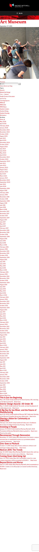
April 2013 (3, 318)
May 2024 (3, 153)
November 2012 (4, 328)
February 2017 (4, 228)
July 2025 (3, 138)
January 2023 (4, 167)
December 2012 (4, 326)
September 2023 (5, 161)
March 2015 (3, 270)
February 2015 (4, 272)
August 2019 (3, 190)
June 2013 (3, 314)
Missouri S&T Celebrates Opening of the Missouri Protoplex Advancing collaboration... (19, 413)
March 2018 (3, 209)
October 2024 (4, 144)
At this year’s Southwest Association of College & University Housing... (18, 421)
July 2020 (3, 184)
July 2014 (2, 287)
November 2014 (4, 278)
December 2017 (4, 211)
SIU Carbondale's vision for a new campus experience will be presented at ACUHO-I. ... (18, 458)
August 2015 (3, 259)
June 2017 (3, 222)
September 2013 (5, 307)
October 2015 (4, 255)
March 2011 (3, 370)
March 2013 (3, 320)
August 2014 (3, 284)
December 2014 (4, 276)
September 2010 (5, 383)
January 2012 (4, 349)
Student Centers (4, 109)
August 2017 (3, 220)
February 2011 (4, 372)
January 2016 (4, 249)
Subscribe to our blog (6, 86)
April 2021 (3, 174)
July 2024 (3, 148)
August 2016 (3, 238)
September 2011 (4, 358)
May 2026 (3, 121)
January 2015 (4, 274)
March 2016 (3, 245)
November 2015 (4, 253)
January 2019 (4, 194)
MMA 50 (2, 102)
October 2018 (4, 199)
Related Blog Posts (5, 395)
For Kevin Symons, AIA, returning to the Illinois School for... (19, 399)
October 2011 (4, 356)
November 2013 (4, 303)
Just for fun (3, 98)
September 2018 (5, 201)
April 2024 (3, 155)
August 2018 (3, 203)
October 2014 (4, 280)
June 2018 (3, 207)
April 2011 (3, 368)
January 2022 (4, 171)
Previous (2, 82)
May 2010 (3, 389)
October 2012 (4, 330)
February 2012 (4, 347)
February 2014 (4, 297)
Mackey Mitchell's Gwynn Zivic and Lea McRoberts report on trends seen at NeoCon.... (19, 452)
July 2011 (2, 362)
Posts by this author (5, 433)
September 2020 (5, 182)
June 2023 (3, 165)
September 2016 (5, 236)
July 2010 (2, 385)
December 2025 (5, 130)
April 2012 (3, 343)
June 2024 (3, 151)
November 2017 (4, 213)
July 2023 (3, 163)
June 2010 (3, 387)
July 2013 (2, 312)
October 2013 (4, 305)
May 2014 (3, 291)
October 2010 (4, 381)
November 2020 (5, 180)
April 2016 (3, 243)
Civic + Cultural (4, 94)
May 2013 (3, 316)
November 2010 (4, 379)
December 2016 (4, 230)
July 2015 (2, 261)
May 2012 (3, 341)
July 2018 (2, 205)
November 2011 (4, 353)
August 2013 (3, 310)
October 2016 (4, 234)
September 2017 (5, 217)
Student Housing (4, 113)
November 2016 (4, 232)
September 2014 (5, 282)
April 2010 (3, 391)
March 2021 (3, 176)
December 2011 (4, 351)
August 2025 (3, 136)
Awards (2, 90)
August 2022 (4, 169)
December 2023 (5, 157)
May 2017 (3, 224)
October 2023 (4, 159)
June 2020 (3, 186)
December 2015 (4, 251)
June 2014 (3, 289)
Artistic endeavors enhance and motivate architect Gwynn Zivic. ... (18, 445)
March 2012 (3, 345)
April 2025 (3, 140)
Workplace (3, 115)
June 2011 (2, 364)
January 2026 (4, 128)
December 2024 (5, 142)
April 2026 (3, 123)
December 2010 (4, 376)
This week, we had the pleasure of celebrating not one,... (19, 406)
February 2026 (4, 125)
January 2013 (4, 324)
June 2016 (3, 240)
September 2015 (5, 257)
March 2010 (3, 393)
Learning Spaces (5, 100)
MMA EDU (3, 105)
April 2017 (3, 226)
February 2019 (4, 192)
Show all (2, 119)
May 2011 (2, 366)
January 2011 (3, 374)
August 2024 (4, 146)
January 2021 (4, 178)
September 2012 (5, 333)
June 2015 (3, 263)
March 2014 (3, 295)
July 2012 (2, 337)
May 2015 (3, 266)
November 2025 (5, 132)
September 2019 (5, 188)
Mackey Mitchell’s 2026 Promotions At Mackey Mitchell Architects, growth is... (18, 429)
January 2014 (4, 299)
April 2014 (3, 293)
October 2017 (4, 215)
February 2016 (4, 247)
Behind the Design (5, 92)
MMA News (3, 107)
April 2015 (3, 268)
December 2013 (4, 301)
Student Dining (4, 111)
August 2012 (3, 335)
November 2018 (4, 197)
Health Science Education (7, 96)
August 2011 (3, 360)
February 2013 (4, 322)
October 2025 (4, 134)
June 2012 (3, 339)
